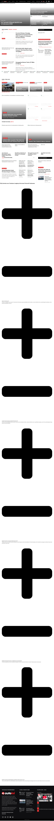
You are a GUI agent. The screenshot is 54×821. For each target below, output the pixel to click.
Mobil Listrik (4, 82)
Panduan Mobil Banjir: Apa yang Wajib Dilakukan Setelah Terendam (12, 115)
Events (33, 1)
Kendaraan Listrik (22, 1)
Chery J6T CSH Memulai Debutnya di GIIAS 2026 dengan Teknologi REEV (8, 89)
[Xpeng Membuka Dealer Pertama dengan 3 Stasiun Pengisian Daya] (10, 164)
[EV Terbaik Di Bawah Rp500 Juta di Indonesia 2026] (15, 14)
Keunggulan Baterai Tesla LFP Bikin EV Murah (25, 63)
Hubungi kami (38, 1)
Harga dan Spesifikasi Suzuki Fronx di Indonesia (21, 89)
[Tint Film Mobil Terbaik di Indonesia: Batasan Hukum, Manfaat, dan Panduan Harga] (46, 98)
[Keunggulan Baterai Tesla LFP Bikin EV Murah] (8, 64)
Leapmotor (45, 17)
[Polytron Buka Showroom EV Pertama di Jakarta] (31, 172)
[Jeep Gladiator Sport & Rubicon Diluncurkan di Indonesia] (36, 86)
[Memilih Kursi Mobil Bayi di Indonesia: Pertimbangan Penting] (20, 148)
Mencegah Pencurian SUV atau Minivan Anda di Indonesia (33, 154)
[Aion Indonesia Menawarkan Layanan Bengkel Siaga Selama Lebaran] (7, 148)
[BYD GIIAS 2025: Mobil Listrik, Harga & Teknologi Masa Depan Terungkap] (8, 50)
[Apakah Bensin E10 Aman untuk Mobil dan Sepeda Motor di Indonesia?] (46, 112)
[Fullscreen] (38, 811)
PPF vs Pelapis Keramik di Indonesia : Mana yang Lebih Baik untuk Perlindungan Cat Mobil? (33, 118)
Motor (13, 1)
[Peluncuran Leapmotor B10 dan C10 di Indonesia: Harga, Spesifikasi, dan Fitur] (41, 178)
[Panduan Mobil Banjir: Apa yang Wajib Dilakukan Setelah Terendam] (14, 107)
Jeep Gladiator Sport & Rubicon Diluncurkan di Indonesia (36, 89)
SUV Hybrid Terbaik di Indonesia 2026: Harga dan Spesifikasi (35, 22)
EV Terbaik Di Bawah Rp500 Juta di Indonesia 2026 (11, 23)
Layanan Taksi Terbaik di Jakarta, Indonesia (39, 141)
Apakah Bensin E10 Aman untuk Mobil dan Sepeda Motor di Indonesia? (46, 118)
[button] (27, 243)
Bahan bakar (44, 120)
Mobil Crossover (19, 82)
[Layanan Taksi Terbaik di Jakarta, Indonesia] (40, 134)
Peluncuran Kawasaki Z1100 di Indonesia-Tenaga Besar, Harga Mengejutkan (45, 43)
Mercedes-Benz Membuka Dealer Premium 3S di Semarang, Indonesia (22, 166)
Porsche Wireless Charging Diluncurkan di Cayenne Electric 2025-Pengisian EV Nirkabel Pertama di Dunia (24, 35)
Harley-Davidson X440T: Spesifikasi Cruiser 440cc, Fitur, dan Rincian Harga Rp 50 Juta (48, 51)
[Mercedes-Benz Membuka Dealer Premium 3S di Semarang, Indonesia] (22, 162)
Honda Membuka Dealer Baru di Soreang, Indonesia (31, 166)
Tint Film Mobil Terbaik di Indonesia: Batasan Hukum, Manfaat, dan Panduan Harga (46, 104)
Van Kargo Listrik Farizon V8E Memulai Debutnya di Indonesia (30, 809)
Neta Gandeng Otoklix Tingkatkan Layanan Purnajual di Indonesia (22, 175)
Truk (17, 1)
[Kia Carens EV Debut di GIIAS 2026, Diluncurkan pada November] (42, 9)
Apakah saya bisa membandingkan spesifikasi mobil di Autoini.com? (13, 779)
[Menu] (2, 1)
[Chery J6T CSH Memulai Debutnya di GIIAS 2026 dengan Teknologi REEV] (8, 86)
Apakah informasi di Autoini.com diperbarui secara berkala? (12, 660)
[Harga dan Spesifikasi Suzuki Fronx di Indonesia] (22, 86)
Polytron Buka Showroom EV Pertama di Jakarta (30, 175)
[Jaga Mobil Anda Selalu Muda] (46, 148)
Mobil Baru (3, 20)
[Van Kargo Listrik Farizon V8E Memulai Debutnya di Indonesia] (22, 810)
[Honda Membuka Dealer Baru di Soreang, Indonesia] (31, 162)
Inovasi (3, 38)
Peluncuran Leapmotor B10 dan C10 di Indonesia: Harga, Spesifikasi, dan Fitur (47, 22)
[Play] (38, 803)
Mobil (9, 1)
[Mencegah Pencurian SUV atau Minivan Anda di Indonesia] (33, 148)
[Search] (51, 1)
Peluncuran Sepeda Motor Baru (44, 39)
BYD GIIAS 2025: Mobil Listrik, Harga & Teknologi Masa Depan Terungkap (24, 50)
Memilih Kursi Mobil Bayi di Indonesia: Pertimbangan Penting (20, 154)
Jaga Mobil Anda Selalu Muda (45, 153)
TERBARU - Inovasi (9, 29)
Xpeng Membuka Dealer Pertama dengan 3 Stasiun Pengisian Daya (8, 171)
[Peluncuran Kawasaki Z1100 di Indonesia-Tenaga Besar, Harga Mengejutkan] (45, 36)
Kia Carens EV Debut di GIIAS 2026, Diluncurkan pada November (39, 12)
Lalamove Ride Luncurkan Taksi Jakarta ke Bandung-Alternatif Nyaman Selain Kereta (13, 140)
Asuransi (28, 1)
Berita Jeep (32, 82)
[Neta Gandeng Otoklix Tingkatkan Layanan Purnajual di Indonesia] (22, 172)
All (33, 157)
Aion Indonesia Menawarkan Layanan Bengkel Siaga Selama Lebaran (6, 154)
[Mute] (38, 808)
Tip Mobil (4, 112)
